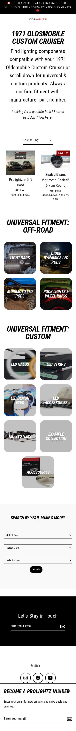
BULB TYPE (35, 117)
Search (36, 569)
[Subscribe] (69, 719)
